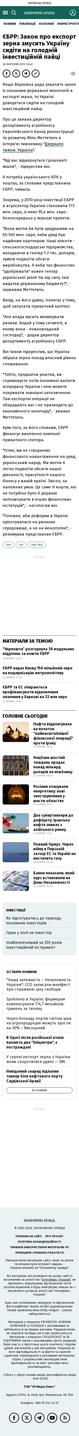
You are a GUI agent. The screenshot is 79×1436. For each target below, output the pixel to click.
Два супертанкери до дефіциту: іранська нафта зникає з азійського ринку (53, 822)
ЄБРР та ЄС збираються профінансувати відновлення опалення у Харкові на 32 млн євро (35, 692)
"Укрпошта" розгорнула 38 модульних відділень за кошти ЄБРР (38, 651)
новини (10, 24)
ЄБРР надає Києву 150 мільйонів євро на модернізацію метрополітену (37, 670)
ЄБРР (8, 544)
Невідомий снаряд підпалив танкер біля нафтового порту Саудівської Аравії (34, 1076)
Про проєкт (54, 1236)
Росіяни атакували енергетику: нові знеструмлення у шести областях (50, 793)
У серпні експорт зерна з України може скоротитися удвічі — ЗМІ (38, 1059)
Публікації (27, 24)
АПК (21, 544)
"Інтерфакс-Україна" (56, 1280)
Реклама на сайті (29, 1236)
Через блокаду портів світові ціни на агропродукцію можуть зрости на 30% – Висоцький (38, 1023)
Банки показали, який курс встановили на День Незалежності (53, 878)
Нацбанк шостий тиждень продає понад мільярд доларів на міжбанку (52, 764)
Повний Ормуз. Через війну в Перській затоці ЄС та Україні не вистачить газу (54, 851)
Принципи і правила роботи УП (39, 1252)
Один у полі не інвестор (29, 932)
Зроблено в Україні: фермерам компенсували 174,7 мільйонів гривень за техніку (35, 1004)
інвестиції (37, 544)
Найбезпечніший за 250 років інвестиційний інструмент (34, 945)
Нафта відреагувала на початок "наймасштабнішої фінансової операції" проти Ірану (53, 733)
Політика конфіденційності (39, 1241)
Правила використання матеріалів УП (39, 1247)
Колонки (46, 24)
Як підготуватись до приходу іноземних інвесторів (33, 920)
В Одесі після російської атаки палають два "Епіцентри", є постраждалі (35, 1042)
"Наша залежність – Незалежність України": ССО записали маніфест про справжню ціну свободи (38, 984)
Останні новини (21, 972)
